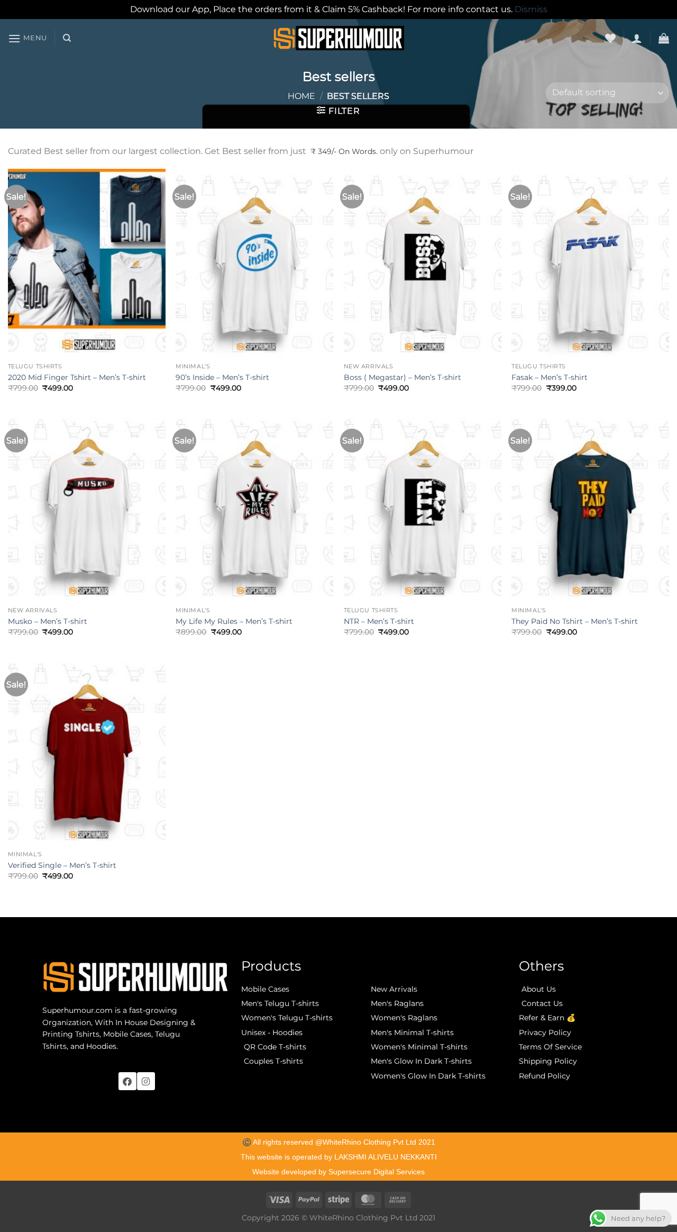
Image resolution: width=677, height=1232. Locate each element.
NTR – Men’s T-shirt (379, 621)
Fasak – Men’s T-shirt (549, 377)
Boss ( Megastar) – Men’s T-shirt (402, 377)
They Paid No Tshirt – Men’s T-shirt (574, 621)
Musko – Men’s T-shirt (47, 621)
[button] (27, 38)
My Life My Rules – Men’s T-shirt (234, 621)
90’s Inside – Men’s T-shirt (222, 377)
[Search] (67, 38)
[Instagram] (146, 1081)
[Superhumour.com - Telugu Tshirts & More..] (339, 38)
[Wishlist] (610, 38)
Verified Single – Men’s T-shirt (62, 865)
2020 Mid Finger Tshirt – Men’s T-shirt (77, 377)
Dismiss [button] (531, 9)
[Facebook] (127, 1081)
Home (301, 96)
